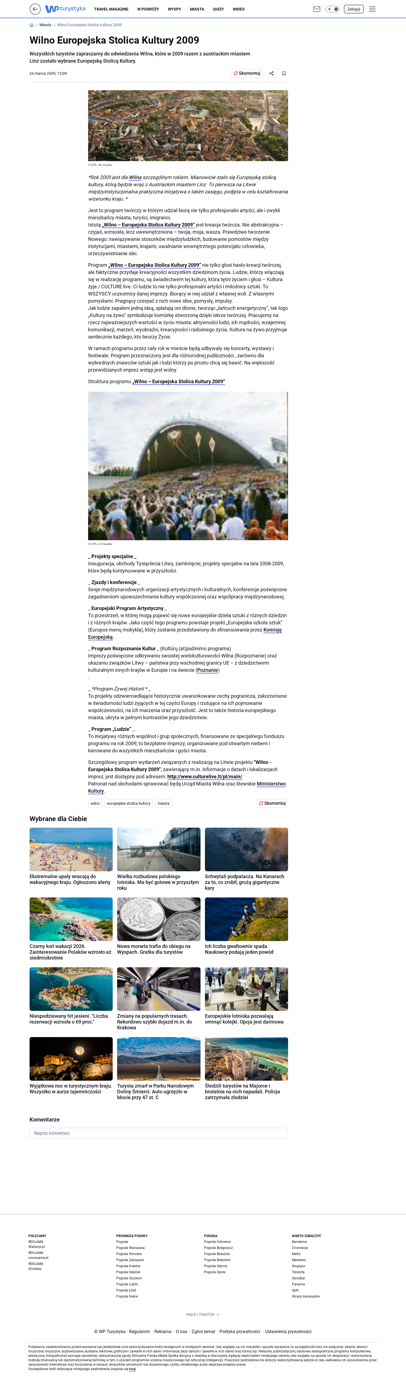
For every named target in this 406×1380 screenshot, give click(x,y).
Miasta (197, 9)
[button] (332, 9)
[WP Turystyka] (69, 9)
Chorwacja (300, 1248)
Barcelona (299, 1242)
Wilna (135, 177)
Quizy (218, 9)
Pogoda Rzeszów (217, 1254)
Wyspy (174, 9)
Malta (296, 1254)
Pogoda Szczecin (129, 1278)
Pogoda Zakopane (130, 1260)
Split (295, 1290)
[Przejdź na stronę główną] (35, 13)
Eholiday (34, 1269)
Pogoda (122, 1242)
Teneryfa (298, 1272)
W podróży (148, 9)
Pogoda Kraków (128, 1266)
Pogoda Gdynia (215, 1266)
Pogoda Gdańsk (128, 1272)
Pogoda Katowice (217, 1242)
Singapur (298, 1266)
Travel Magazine (111, 9)
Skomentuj (249, 73)
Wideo (239, 9)
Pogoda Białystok (217, 1260)
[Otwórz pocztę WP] (316, 9)
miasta (164, 803)
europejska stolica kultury (129, 803)
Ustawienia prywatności (287, 1331)
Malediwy (299, 1260)
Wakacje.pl (36, 1247)
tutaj (132, 1369)
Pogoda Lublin (127, 1284)
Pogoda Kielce (127, 1296)
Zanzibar (298, 1278)
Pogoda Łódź (126, 1290)
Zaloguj (353, 9)
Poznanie (207, 670)
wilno (95, 803)
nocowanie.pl (38, 1258)
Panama (298, 1284)
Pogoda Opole (214, 1272)
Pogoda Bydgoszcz (218, 1248)
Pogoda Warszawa (130, 1248)
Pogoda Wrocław (129, 1254)
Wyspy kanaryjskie (306, 1296)
